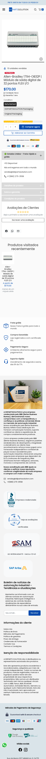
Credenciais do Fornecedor (15, 641)
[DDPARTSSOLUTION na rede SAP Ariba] (18, 568)
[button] (35, 9)
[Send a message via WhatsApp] (4, 745)
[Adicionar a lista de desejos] (41, 59)
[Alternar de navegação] (3, 9)
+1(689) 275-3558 (15, 482)
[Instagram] (25, 749)
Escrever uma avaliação (23, 220)
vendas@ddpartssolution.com (20, 479)
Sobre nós (8, 629)
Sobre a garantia (12, 192)
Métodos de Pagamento (14, 634)
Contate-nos (9, 644)
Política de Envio (10, 631)
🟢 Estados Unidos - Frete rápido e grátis (20, 155)
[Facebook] (20, 749)
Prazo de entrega (11, 639)
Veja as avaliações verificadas (28, 523)
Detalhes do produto (13, 185)
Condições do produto (14, 198)
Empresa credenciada (25, 500)
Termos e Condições (13, 646)
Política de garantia (12, 636)
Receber (35, 613)
